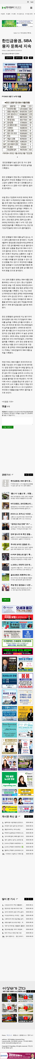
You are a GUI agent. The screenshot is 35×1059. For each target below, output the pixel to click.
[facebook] (31, 58)
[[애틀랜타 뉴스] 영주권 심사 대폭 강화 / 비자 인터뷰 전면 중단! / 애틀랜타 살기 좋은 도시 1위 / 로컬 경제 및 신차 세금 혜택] (9, 1018)
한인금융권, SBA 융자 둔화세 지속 (26, 33)
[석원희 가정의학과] (9, 792)
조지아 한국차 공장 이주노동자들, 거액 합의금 (15, 912)
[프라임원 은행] (9, 680)
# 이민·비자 (29, 14)
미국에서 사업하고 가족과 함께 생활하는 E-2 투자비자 (15, 854)
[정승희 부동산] (25, 762)
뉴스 (19, 33)
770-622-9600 (27, 1041)
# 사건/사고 (20, 14)
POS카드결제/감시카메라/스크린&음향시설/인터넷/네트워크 (15, 833)
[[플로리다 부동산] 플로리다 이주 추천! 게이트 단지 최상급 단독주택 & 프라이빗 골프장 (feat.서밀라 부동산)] (9, 1008)
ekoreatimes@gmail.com (13, 1043)
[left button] (26, 475)
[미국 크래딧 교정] (17, 87)
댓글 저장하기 (7, 427)
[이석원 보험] (17, 619)
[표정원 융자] (17, 77)
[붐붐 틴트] (25, 680)
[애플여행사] (26, 792)
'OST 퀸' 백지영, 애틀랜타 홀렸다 (15, 926)
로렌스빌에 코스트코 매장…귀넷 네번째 (15, 922)
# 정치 (3, 14)
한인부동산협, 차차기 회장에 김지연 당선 (15, 929)
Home (4, 1035)
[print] (26, 58)
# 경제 (8, 14)
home (15, 33)
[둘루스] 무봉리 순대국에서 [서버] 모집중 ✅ (15, 850)
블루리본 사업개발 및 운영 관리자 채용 (15, 822)
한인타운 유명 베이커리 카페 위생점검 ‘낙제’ (15, 908)
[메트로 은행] (25, 697)
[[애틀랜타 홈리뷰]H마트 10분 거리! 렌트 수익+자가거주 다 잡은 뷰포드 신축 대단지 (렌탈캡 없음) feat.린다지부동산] (25, 998)
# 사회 (14, 14)
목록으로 (6, 600)
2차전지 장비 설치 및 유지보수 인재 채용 (15, 826)
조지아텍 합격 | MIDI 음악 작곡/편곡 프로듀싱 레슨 (15, 836)
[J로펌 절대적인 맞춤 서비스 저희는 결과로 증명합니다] (9, 746)
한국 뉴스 (30, 1035)
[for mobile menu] (31, 7)
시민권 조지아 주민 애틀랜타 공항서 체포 (15, 905)
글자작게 (9, 57)
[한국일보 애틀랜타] (11, 8)
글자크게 (18, 57)
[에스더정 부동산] (25, 746)
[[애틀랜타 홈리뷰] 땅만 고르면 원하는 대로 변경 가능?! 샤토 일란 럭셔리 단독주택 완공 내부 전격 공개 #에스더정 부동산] (25, 1008)
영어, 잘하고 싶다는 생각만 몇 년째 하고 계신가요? (15, 840)
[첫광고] (17, 23)
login (32, 2)
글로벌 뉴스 (23, 1035)
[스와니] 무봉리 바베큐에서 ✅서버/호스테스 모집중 (15, 847)
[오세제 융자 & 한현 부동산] (17, 613)
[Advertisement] (17, 450)
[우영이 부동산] (17, 628)
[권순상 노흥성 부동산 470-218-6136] (17, 67)
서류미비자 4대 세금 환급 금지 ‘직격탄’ (15, 919)
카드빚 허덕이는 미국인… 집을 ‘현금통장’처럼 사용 (15, 915)
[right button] (31, 475)
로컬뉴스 (15, 1035)
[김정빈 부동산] (26, 800)
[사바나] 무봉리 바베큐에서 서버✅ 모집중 (15, 843)
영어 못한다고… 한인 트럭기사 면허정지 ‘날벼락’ (15, 936)
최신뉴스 (9, 1035)
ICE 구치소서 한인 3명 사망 (13, 933)
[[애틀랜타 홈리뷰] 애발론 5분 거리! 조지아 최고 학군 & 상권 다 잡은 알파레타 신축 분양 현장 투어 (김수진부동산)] (25, 1018)
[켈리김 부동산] (25, 664)
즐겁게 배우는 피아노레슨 (12, 829)
